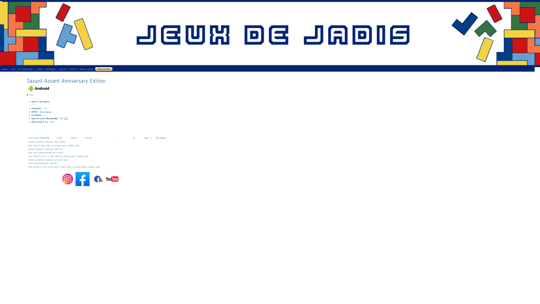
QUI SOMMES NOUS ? (26, 69)
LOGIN (13, 69)
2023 (66, 118)
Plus (31, 94)
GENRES (40, 69)
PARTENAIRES (51, 69)
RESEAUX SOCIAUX (86, 69)
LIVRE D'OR (63, 69)
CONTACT (73, 69)
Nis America (45, 111)
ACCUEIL (4, 69)
